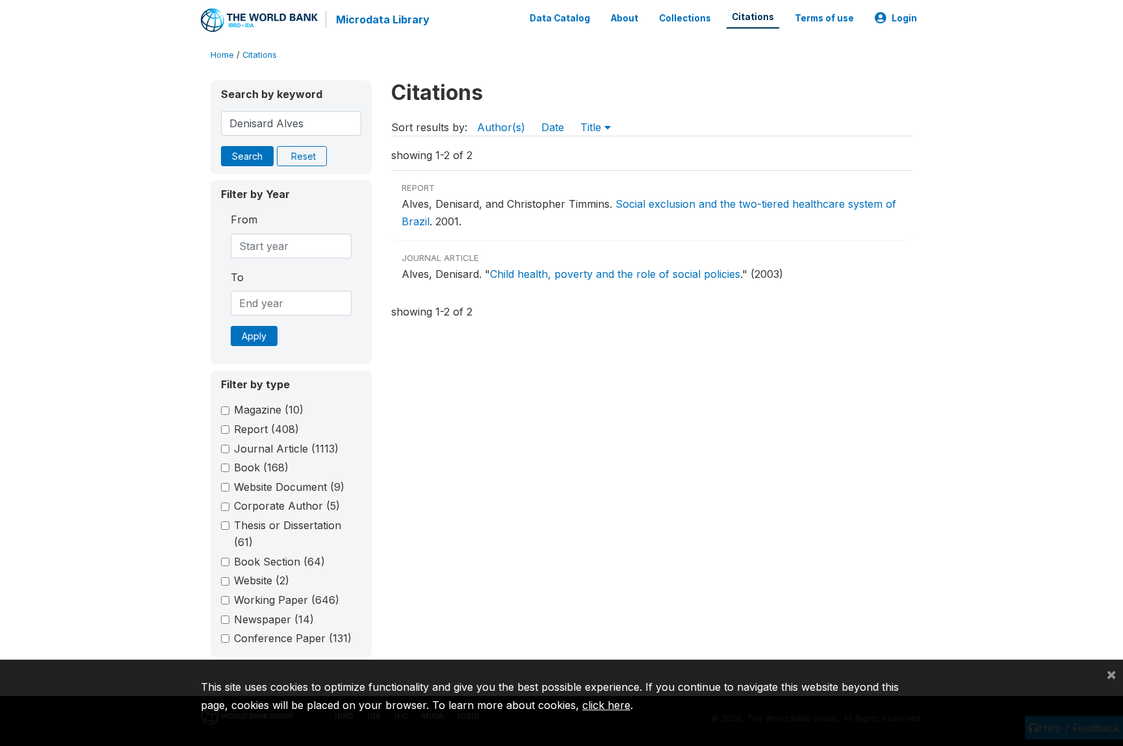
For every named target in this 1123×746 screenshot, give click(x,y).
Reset (303, 156)
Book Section (279, 561)
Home (222, 55)
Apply (254, 336)
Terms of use (824, 18)
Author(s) (501, 127)
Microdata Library (383, 19)
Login (904, 18)
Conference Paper (293, 638)
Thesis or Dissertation (287, 534)
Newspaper (274, 619)
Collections (685, 18)
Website (261, 580)
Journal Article (286, 448)
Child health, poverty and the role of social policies (615, 273)
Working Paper (286, 599)
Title (592, 127)
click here (606, 705)
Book (261, 467)
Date (552, 127)
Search (247, 156)
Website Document (289, 486)
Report (266, 429)
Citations (753, 17)
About (624, 18)
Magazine (268, 409)
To (237, 277)
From (244, 219)
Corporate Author (287, 505)
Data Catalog (560, 18)
